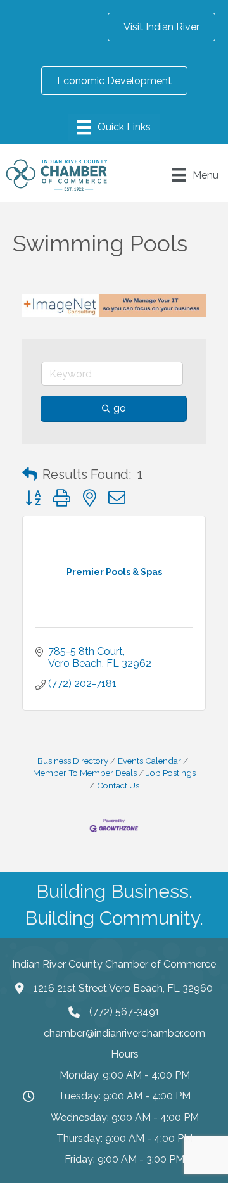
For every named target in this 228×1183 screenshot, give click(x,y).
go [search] (119, 408)
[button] (29, 474)
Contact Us (118, 785)
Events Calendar (149, 761)
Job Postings (171, 773)
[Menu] (114, 127)
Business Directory (72, 761)
